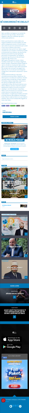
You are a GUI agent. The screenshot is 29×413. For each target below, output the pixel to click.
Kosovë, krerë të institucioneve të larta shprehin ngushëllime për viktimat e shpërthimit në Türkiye (15, 311)
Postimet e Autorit (14, 116)
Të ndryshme (5, 217)
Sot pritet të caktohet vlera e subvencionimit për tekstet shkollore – (14, 172)
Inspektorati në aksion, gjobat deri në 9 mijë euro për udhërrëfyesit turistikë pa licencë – (14, 183)
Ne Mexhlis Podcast (6, 205)
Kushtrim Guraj (7, 112)
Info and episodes (14, 149)
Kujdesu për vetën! (15, 247)
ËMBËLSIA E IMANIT (14, 193)
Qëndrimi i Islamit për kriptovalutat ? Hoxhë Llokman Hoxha (14, 225)
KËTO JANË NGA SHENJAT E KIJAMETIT (15, 268)
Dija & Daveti (10, 190)
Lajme (3, 168)
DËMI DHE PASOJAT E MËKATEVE (15, 293)
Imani (15, 190)
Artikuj (4, 190)
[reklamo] (14, 388)
